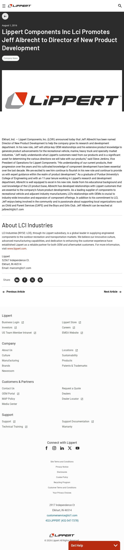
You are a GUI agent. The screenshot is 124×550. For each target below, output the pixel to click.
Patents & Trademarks (74, 365)
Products (67, 360)
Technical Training (13, 426)
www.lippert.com (16, 248)
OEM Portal (9, 393)
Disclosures (62, 472)
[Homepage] (19, 6)
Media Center (9, 403)
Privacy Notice (62, 467)
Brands (6, 365)
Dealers (66, 393)
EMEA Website (70, 332)
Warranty (67, 426)
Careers (66, 327)
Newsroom (8, 370)
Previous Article (15, 291)
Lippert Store (69, 322)
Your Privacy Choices (62, 493)
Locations (68, 350)
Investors (7, 327)
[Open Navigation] (4, 6)
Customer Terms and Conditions (62, 487)
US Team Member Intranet (17, 332)
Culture (6, 355)
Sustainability (70, 355)
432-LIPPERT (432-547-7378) (62, 520)
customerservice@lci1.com (62, 515)
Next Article (111, 291)
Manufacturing (10, 360)
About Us (7, 350)
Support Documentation (76, 421)
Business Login (11, 322)
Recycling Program (62, 482)
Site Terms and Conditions (62, 462)
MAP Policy (8, 398)
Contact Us (8, 388)
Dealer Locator (70, 398)
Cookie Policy (62, 477)
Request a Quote (71, 388)
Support (7, 421)
